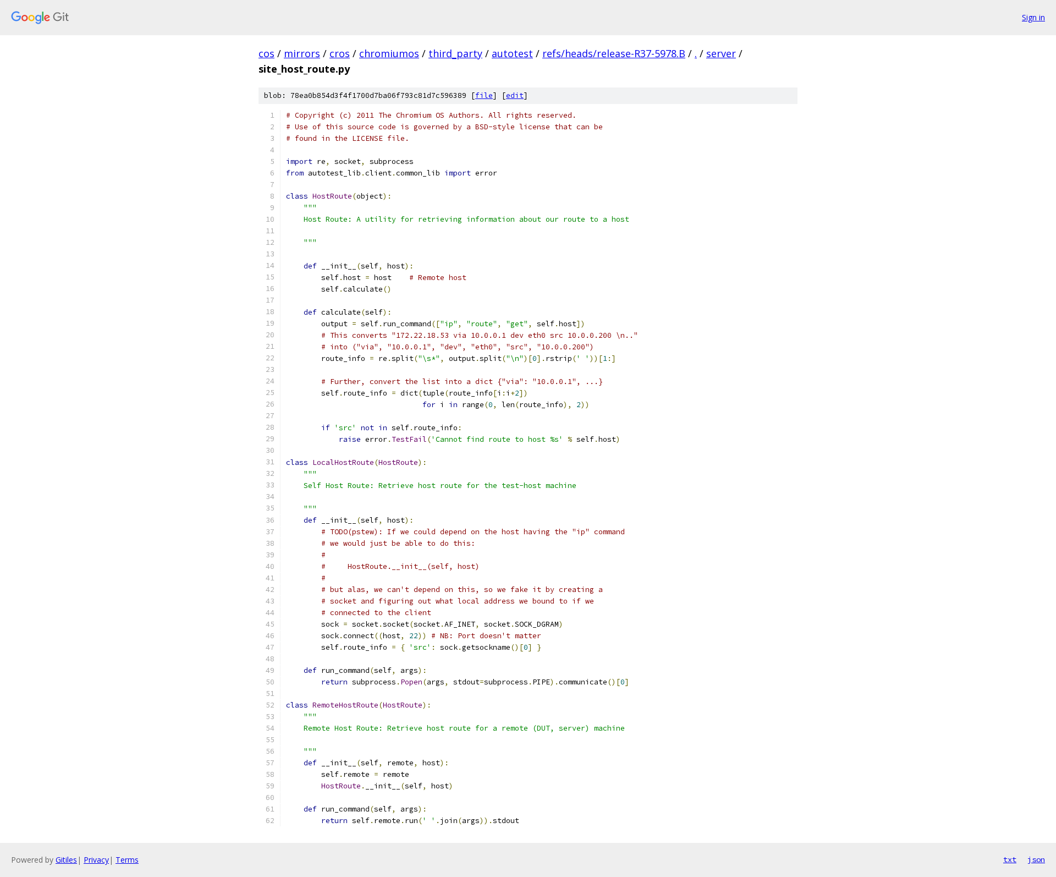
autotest (512, 53)
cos (266, 53)
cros (339, 53)
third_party (455, 53)
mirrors (302, 53)
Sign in (1033, 17)
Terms (127, 859)
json (1036, 859)
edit (515, 95)
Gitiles (66, 859)
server (721, 53)
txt (1009, 859)
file (484, 95)
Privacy (96, 859)
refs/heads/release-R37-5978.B (613, 53)
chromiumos (389, 53)
